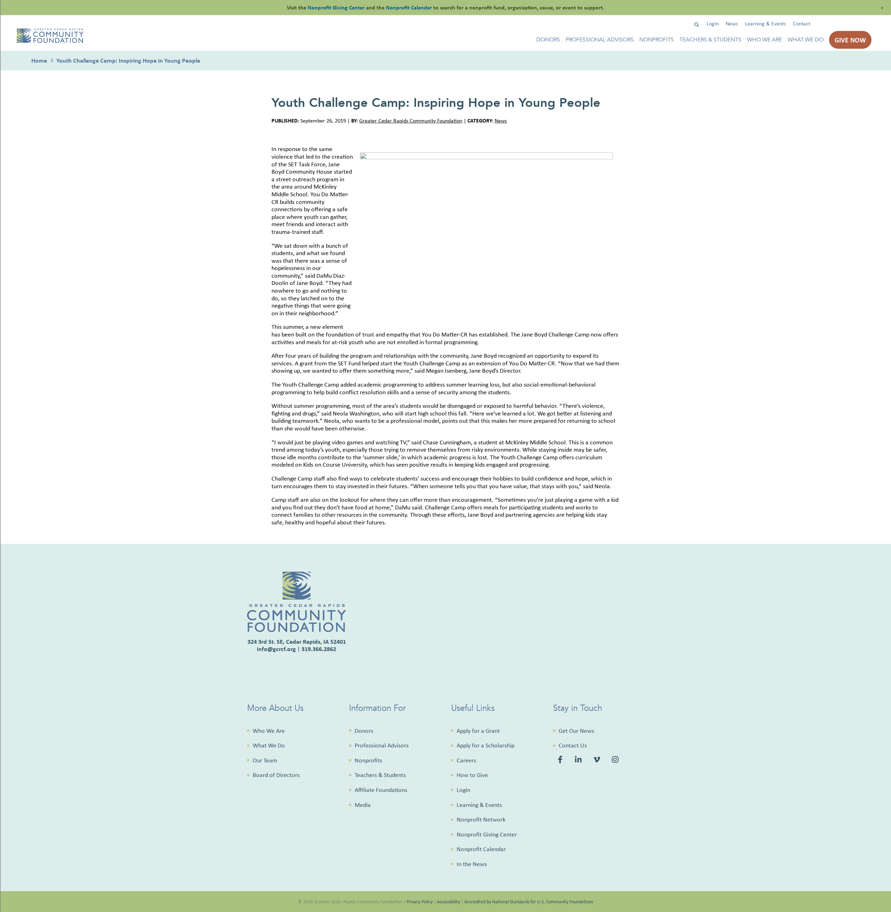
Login (713, 23)
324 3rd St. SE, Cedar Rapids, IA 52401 (296, 641)
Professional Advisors (600, 40)
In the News (472, 864)
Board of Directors (276, 775)
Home (39, 60)
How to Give (472, 775)
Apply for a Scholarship (485, 745)
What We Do (805, 40)
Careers (466, 760)
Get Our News (576, 731)
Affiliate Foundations (381, 790)
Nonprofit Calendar (481, 849)
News (732, 23)
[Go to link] (50, 41)
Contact (801, 23)
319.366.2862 (318, 649)
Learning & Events (765, 23)
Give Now (850, 40)
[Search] (696, 25)
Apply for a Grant (478, 731)
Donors (548, 40)
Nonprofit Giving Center (487, 834)
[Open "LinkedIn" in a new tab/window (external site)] (579, 760)
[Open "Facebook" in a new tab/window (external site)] (561, 760)
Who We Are (764, 40)
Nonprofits (656, 40)
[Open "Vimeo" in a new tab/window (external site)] (597, 760)
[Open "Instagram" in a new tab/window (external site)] (616, 760)
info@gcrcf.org (276, 649)
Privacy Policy (420, 901)
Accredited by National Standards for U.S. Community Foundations (528, 901)
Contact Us (573, 745)
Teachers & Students (710, 40)
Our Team (265, 760)
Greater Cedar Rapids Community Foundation (410, 120)
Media (363, 805)
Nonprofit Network (481, 819)
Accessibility (448, 901)
